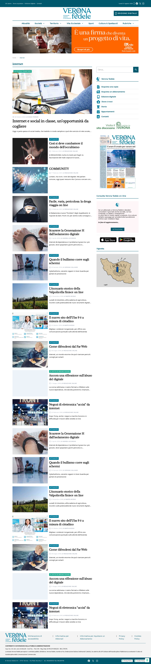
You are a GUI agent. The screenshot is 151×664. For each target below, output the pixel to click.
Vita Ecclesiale (73, 23)
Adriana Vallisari (71, 267)
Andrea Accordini (69, 238)
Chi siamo (8, 3)
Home (14, 58)
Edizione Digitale (30, 3)
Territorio (54, 23)
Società (38, 23)
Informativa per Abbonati (62, 637)
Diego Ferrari (33, 117)
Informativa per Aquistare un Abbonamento (92, 637)
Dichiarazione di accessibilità (35, 637)
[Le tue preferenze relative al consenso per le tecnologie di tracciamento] (147, 660)
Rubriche (127, 23)
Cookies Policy (137, 637)
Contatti (39, 3)
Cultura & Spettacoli (108, 23)
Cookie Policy (141, 660)
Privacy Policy (122, 637)
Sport (91, 23)
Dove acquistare (18, 3)
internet (22, 58)
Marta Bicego (71, 296)
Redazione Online (71, 151)
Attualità (26, 23)
